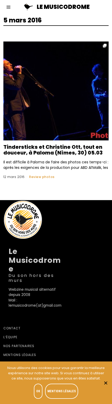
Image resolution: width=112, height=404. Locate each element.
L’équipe (10, 337)
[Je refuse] (105, 382)
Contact (12, 328)
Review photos (42, 177)
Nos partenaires (18, 346)
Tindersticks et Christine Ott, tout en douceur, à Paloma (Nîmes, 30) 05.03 (53, 150)
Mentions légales (19, 355)
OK (38, 391)
